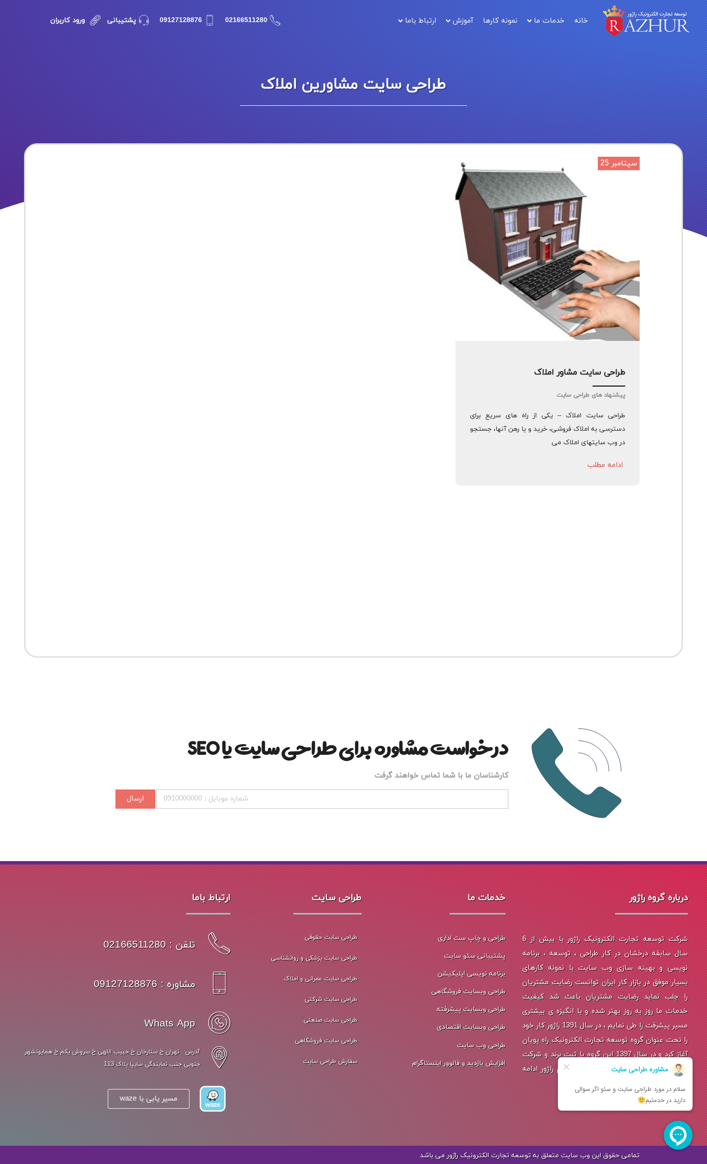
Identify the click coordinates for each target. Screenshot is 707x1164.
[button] (605, 465)
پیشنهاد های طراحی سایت (590, 395)
